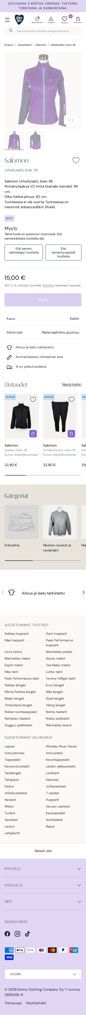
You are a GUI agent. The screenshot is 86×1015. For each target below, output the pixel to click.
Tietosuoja (13, 1003)
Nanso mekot (55, 658)
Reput (50, 826)
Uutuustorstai (14, 753)
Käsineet (52, 780)
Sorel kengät (55, 698)
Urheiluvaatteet (16, 793)
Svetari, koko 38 (16, 450)
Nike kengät (54, 692)
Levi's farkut (13, 652)
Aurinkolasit (54, 820)
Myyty (43, 299)
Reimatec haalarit (17, 718)
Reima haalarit (56, 712)
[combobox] (43, 31)
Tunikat (10, 813)
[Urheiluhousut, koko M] (60, 416)
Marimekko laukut (59, 725)
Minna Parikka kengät (20, 692)
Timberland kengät (18, 705)
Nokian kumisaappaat (21, 712)
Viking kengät (55, 705)
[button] (78, 20)
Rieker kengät (14, 698)
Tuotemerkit (24, 44)
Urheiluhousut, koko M (59, 450)
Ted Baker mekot (58, 665)
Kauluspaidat (55, 813)
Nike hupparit (14, 640)
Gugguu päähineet (18, 725)
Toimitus (48, 285)
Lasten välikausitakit (60, 766)
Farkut (9, 786)
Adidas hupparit (16, 633)
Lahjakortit (12, 833)
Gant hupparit (56, 633)
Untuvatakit (54, 753)
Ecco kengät (55, 685)
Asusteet (11, 820)
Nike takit (11, 672)
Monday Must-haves (61, 746)
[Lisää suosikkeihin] (75, 160)
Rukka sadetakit (57, 718)
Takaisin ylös (43, 851)
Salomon (41, 44)
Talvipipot (12, 780)
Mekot (9, 806)
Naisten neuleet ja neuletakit (57, 548)
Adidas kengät (15, 685)
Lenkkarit (52, 773)
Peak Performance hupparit (59, 642)
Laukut (9, 826)
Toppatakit (12, 760)
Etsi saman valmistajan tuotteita (24, 250)
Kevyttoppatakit (57, 760)
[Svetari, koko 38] (22, 416)
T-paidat (52, 793)
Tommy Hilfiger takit (60, 678)
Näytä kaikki (71, 384)
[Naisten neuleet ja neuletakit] (60, 522)
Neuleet (10, 800)
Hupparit (52, 800)
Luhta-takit (54, 672)
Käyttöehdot (36, 1003)
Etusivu (9, 44)
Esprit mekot (14, 665)
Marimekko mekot (17, 658)
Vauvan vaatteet (58, 806)
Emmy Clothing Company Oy (40, 989)
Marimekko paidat (59, 652)
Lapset (10, 746)
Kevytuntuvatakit (17, 766)
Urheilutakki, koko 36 (63, 44)
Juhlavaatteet (56, 786)
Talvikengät (13, 773)
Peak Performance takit (22, 678)
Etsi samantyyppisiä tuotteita (63, 252)
